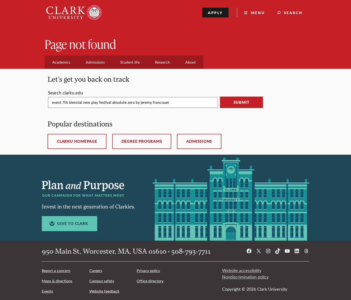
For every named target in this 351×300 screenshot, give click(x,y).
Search (293, 12)
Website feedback (104, 291)
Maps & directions (57, 280)
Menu (258, 12)
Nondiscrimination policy (245, 277)
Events (47, 291)
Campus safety (101, 280)
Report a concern (56, 270)
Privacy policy (148, 270)
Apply (215, 12)
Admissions (199, 141)
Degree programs (142, 141)
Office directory (150, 280)
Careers (95, 270)
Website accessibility (241, 270)
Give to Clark (72, 223)
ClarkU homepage (77, 141)
